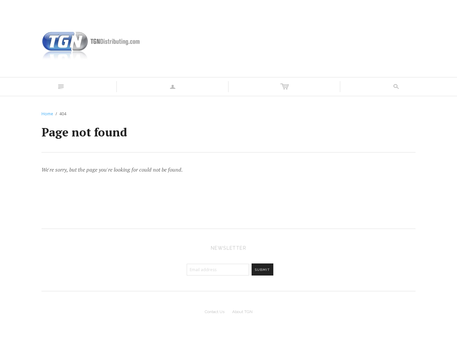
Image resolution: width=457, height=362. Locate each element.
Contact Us (214, 311)
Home (47, 114)
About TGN (242, 311)
